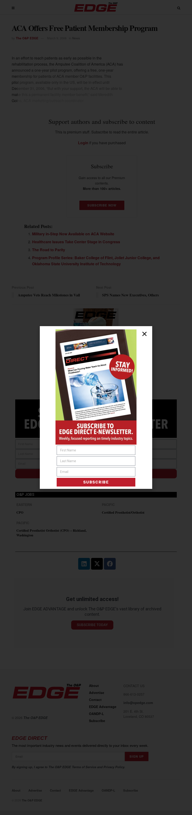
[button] (144, 334)
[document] (96, 407)
